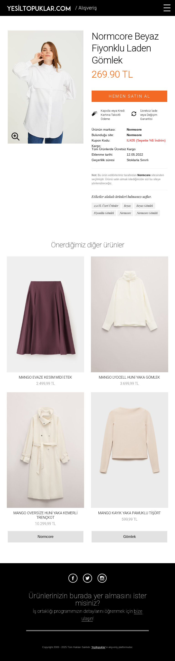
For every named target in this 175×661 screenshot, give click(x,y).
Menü (167, 8)
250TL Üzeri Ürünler (106, 206)
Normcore (125, 213)
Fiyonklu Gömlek (104, 213)
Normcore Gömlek (147, 213)
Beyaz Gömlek (144, 206)
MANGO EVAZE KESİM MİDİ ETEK (45, 377)
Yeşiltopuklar (98, 647)
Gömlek (129, 537)
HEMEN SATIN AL (129, 96)
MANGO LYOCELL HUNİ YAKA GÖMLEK (129, 377)
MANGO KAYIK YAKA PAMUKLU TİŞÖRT (129, 513)
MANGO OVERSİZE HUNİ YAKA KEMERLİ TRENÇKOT (45, 515)
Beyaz (127, 206)
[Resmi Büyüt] (45, 142)
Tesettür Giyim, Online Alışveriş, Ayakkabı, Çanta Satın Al (39, 8)
